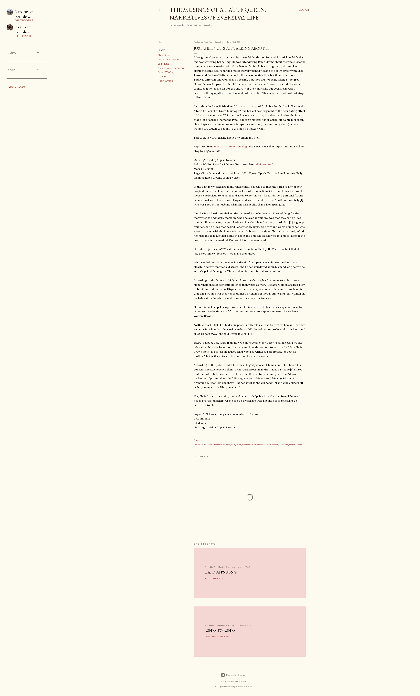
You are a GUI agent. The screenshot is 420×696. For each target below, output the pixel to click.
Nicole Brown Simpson (171, 68)
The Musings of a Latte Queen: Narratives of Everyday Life (217, 13)
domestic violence (168, 59)
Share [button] (161, 42)
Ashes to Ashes (219, 630)
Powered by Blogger (236, 675)
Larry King (163, 63)
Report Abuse (16, 86)
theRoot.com (264, 164)
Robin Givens (165, 80)
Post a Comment (220, 636)
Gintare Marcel (242, 681)
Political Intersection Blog (230, 146)
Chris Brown (164, 55)
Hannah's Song (220, 572)
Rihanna (162, 76)
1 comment (217, 578)
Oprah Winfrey (166, 72)
